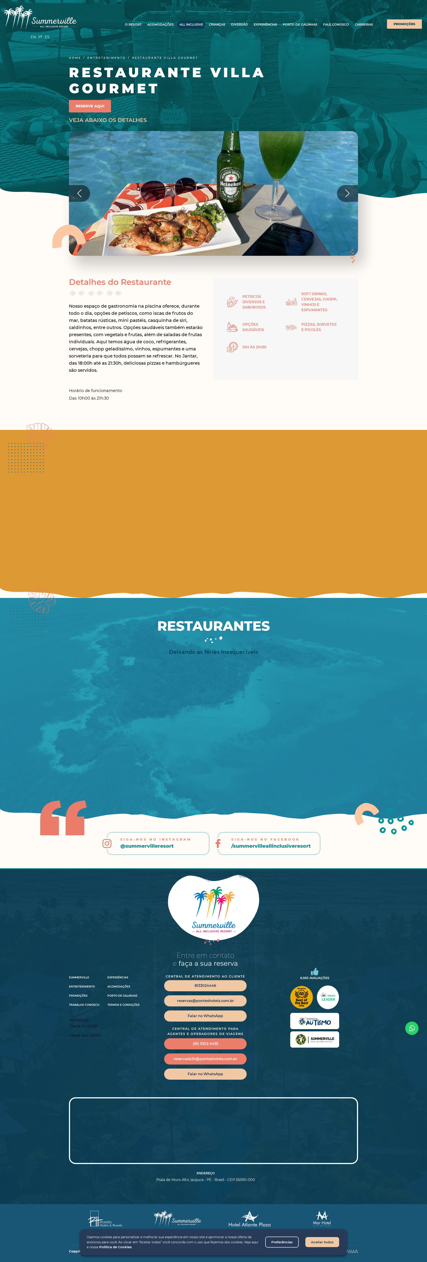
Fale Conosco (336, 24)
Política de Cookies (115, 1247)
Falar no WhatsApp (205, 1016)
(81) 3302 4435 (205, 1044)
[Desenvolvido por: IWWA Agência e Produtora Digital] (352, 1251)
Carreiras (364, 24)
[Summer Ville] (40, 18)
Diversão (239, 24)
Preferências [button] (282, 1242)
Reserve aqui (90, 106)
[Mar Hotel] (322, 1218)
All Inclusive (191, 24)
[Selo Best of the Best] (301, 997)
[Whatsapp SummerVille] (412, 1028)
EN (33, 37)
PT (40, 37)
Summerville (79, 977)
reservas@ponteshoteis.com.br (205, 1001)
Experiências (265, 24)
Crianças (217, 24)
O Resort (133, 24)
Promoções (404, 24)
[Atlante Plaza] (249, 1218)
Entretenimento (82, 986)
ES (47, 37)
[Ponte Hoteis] (105, 1218)
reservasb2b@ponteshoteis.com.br (205, 1059)
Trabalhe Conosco (84, 1004)
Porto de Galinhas (300, 24)
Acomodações (160, 24)
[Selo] (314, 1021)
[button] (347, 193)
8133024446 (205, 986)
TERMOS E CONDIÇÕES (123, 1004)
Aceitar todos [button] (322, 1242)
